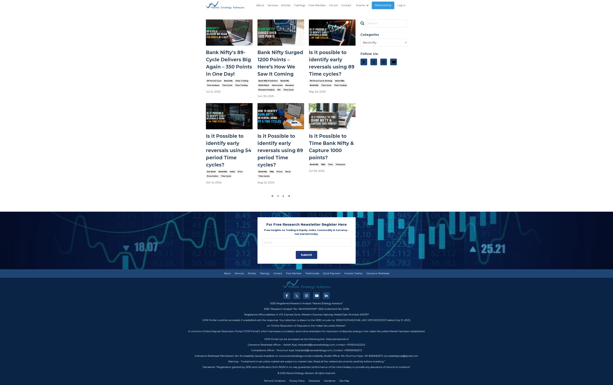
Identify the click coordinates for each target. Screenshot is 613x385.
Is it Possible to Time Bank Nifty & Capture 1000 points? (331, 147)
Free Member (317, 5)
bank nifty (339, 81)
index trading (241, 81)
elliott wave (263, 85)
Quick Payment (332, 273)
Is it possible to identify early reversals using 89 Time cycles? (331, 63)
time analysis (213, 85)
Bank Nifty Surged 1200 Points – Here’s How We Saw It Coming (280, 63)
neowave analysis (266, 90)
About (260, 5)
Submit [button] (306, 255)
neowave (289, 85)
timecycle (340, 164)
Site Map (344, 380)
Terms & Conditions (274, 380)
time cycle (227, 85)
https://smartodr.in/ (337, 339)
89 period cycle (214, 81)
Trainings (299, 5)
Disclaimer (330, 380)
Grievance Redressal (377, 273)
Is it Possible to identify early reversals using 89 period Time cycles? (280, 150)
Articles (286, 5)
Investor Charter (353, 273)
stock (288, 172)
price (240, 172)
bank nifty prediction (268, 81)
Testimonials (312, 273)
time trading (241, 85)
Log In (401, 5)
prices (279, 172)
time (330, 164)
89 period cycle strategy (321, 81)
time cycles (263, 176)
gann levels (277, 85)
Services (273, 5)
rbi (278, 90)
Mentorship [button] (383, 5)
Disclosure (314, 380)
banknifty (228, 81)
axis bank (211, 172)
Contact (346, 5)
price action (212, 176)
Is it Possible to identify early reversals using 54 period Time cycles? (228, 150)
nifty (272, 172)
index (232, 172)
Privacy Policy (297, 380)
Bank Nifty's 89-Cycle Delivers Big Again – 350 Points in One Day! (229, 63)
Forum (333, 5)
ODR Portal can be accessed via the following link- (294, 339)
